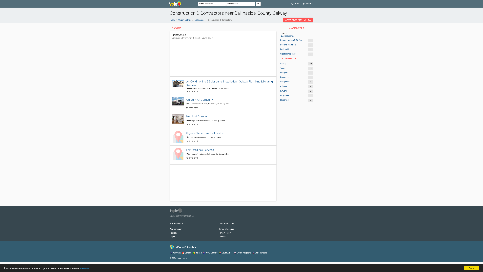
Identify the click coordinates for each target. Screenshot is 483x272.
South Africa (226, 253)
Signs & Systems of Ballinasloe (205, 133)
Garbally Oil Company (199, 99)
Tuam (282, 68)
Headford (284, 100)
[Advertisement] (217, 58)
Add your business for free (298, 20)
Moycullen (284, 95)
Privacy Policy (225, 233)
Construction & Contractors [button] (296, 28)
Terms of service (226, 229)
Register (309, 4)
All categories (288, 36)
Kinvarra (283, 91)
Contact (222, 236)
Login (172, 236)
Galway (283, 63)
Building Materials (288, 45)
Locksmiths (285, 49)
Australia (176, 253)
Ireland (198, 253)
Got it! (472, 268)
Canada (187, 253)
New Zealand (211, 253)
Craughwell (285, 81)
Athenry (283, 86)
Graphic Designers (288, 54)
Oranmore (284, 77)
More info (84, 268)
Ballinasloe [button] (287, 59)
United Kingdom (243, 253)
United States (260, 253)
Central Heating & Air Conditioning (292, 40)
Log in (296, 4)
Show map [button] (176, 28)
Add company (176, 229)
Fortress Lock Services (200, 149)
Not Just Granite (196, 116)
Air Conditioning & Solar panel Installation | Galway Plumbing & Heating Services (229, 83)
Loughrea (284, 72)
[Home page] (175, 4)
